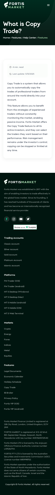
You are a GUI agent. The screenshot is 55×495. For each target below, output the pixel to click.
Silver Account (11, 249)
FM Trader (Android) (14, 286)
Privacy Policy (11, 398)
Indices (7, 345)
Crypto (7, 328)
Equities (8, 355)
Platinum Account (13, 260)
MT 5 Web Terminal (13, 313)
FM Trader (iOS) (12, 280)
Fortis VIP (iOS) (11, 403)
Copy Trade (9, 387)
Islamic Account (12, 265)
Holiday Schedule (12, 381)
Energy (7, 334)
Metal (7, 350)
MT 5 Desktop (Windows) (16, 291)
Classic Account (11, 243)
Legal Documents (12, 371)
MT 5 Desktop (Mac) (14, 297)
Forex (7, 339)
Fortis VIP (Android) (14, 409)
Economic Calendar (13, 376)
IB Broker (8, 392)
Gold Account (10, 254)
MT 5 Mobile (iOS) (12, 308)
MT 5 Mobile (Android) (15, 302)
